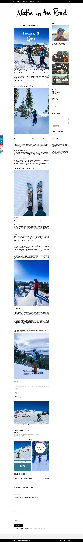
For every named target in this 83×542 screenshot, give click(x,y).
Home (13, 1)
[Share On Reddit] (1, 146)
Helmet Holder (19, 399)
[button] (22, 456)
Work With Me (24, 1)
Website (15, 520)
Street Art (54, 105)
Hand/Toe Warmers (20, 397)
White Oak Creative (67, 540)
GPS (17, 389)
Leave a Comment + (28, 478)
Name (15, 511)
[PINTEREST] (69, 1)
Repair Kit (18, 393)
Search (46, 1)
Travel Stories (54, 107)
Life (52, 100)
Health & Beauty (55, 97)
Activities (54, 91)
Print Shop (39, 1)
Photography (32, 1)
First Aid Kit (18, 395)
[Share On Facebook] (1, 136)
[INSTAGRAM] (66, 1)
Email (15, 515)
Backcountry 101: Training (19, 437)
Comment (16, 499)
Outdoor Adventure (56, 101)
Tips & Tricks (54, 106)
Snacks (17, 392)
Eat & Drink (54, 94)
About (18, 1)
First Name (55, 121)
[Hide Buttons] (0, 152)
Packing (53, 103)
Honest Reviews (55, 99)
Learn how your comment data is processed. (36, 528)
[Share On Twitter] (1, 139)
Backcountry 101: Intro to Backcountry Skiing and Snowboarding (26, 434)
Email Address (56, 117)
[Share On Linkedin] (1, 141)
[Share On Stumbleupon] (1, 148)
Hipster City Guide (55, 98)
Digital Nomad (54, 93)
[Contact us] (1, 151)
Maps (17, 388)
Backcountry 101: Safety (19, 435)
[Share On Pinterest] (1, 144)
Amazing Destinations (56, 92)
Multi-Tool (18, 396)
